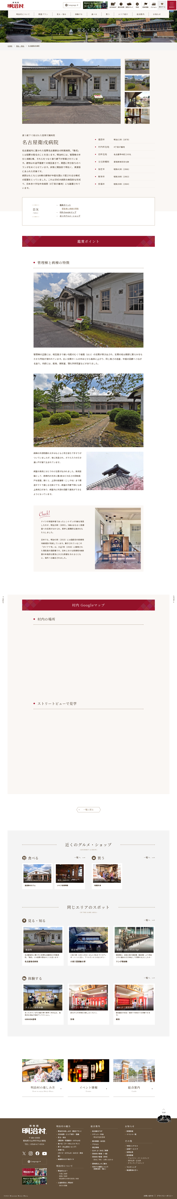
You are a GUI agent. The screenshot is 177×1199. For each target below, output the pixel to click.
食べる (94, 14)
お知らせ (157, 14)
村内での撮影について (100, 1168)
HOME (10, 46)
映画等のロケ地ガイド (66, 1159)
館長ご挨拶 (63, 1176)
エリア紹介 (123, 14)
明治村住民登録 (99, 1137)
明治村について (23, 14)
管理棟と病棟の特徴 (70, 208)
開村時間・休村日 (98, 1141)
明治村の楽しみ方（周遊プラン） (70, 1131)
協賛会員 (130, 1152)
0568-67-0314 (37, 1144)
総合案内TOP (97, 1131)
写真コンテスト (132, 1146)
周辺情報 (95, 1147)
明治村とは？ (63, 1171)
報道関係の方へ (132, 1170)
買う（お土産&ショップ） (67, 1147)
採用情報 (130, 1155)
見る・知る (61, 14)
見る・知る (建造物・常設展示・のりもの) (69, 1139)
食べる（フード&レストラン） (69, 1143)
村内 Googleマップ (68, 212)
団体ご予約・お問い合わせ (103, 1159)
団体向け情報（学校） (100, 1157)
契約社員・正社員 (134, 1160)
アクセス (95, 1144)
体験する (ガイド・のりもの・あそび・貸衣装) (70, 1153)
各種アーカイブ (132, 1149)
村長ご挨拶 (63, 1173)
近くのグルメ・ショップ (70, 216)
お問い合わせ (149, 1196)
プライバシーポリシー (165, 1196)
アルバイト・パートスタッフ (138, 1158)
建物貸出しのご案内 (99, 1163)
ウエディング (131, 1167)
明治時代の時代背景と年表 (69, 1178)
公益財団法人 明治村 (65, 1182)
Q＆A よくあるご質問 (100, 1150)
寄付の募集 (63, 1185)
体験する (79, 14)
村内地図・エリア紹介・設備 (68, 1134)
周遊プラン (43, 14)
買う (108, 14)
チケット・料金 (98, 1134)
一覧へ (77, 857)
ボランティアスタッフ (136, 1163)
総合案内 (140, 14)
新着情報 (130, 1131)
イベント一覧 (131, 1134)
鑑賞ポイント (65, 205)
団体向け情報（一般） (100, 1153)
